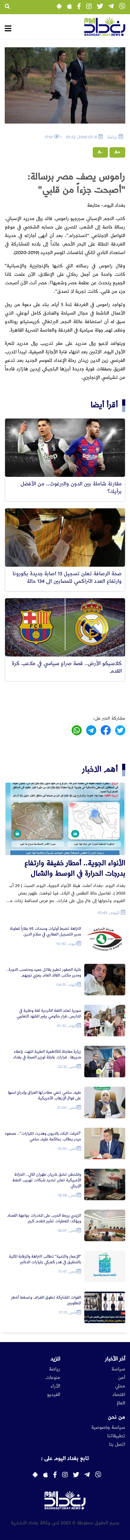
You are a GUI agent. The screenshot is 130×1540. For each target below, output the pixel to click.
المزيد (55, 1359)
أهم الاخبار (100, 769)
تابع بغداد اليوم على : (65, 1458)
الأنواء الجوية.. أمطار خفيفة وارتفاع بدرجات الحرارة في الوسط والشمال (74, 868)
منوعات (52, 1378)
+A (117, 152)
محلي (120, 1386)
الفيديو (53, 1395)
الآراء (55, 1386)
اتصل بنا (117, 1444)
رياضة (54, 1369)
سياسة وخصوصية (108, 1427)
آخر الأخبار (115, 1359)
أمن (121, 1378)
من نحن (116, 1417)
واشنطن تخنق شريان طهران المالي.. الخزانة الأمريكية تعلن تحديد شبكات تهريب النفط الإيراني (46, 1180)
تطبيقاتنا (116, 1436)
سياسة (118, 1369)
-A (100, 152)
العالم (121, 1403)
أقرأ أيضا (104, 405)
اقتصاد (118, 1395)
